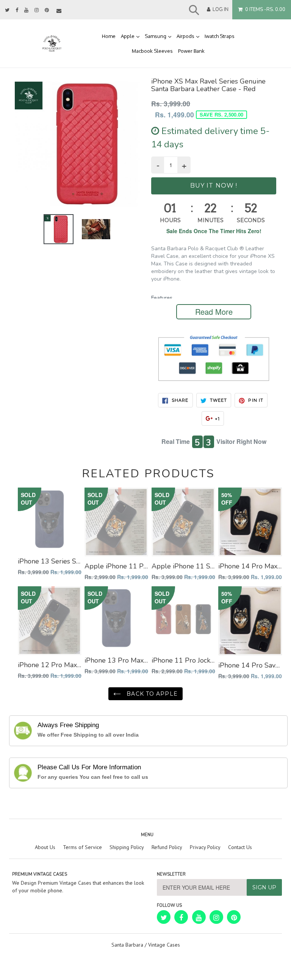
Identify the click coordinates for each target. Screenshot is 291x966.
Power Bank (191, 51)
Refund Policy (167, 847)
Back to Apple (151, 693)
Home (109, 36)
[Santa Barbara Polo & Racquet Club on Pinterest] (47, 10)
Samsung (159, 36)
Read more (214, 311)
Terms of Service (82, 847)
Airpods (189, 36)
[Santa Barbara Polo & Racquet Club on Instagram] (36, 10)
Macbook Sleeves (152, 51)
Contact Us (240, 847)
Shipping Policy (127, 847)
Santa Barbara (127, 944)
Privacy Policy (205, 847)
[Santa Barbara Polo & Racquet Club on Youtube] (26, 10)
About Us (45, 847)
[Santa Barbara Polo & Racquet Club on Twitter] (7, 10)
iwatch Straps (220, 36)
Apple (131, 36)
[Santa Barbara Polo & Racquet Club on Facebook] (17, 10)
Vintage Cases (164, 944)
